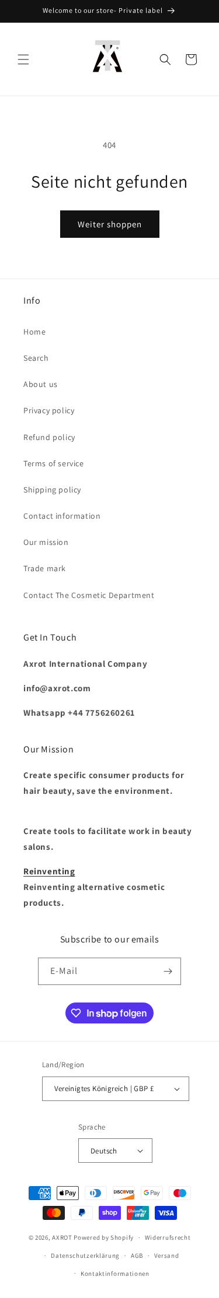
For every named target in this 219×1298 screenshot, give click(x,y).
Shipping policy (52, 489)
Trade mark (44, 568)
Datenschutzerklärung (85, 1255)
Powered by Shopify (104, 1237)
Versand (166, 1255)
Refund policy (49, 437)
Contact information (61, 516)
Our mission (46, 542)
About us (40, 384)
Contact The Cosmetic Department (89, 595)
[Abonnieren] (167, 971)
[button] (23, 59)
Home (34, 331)
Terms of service (53, 463)
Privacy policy (48, 410)
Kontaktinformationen (115, 1273)
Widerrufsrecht (168, 1237)
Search (36, 358)
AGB (137, 1255)
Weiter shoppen (110, 224)
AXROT (62, 1237)
